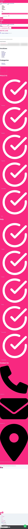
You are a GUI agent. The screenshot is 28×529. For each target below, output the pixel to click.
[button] (25, 526)
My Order (2, 304)
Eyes (2, 517)
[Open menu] (1, 23)
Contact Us (3, 9)
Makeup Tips (3, 63)
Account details (4, 524)
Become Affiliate (3, 520)
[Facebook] (1, 2)
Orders (4, 523)
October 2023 (3, 54)
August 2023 (3, 55)
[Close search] (0, 525)
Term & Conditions (3, 188)
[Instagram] (2, 2)
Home (3, 5)
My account (2, 522)
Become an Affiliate (2, 0)
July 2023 (3, 56)
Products (3, 6)
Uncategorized (3, 64)
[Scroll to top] (1, 512)
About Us (3, 7)
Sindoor (2, 519)
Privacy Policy (3, 105)
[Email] (2, 467)
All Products (2, 516)
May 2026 (3, 51)
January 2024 (3, 53)
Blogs (3, 8)
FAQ (2, 216)
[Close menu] (0, 514)
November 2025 (4, 52)
